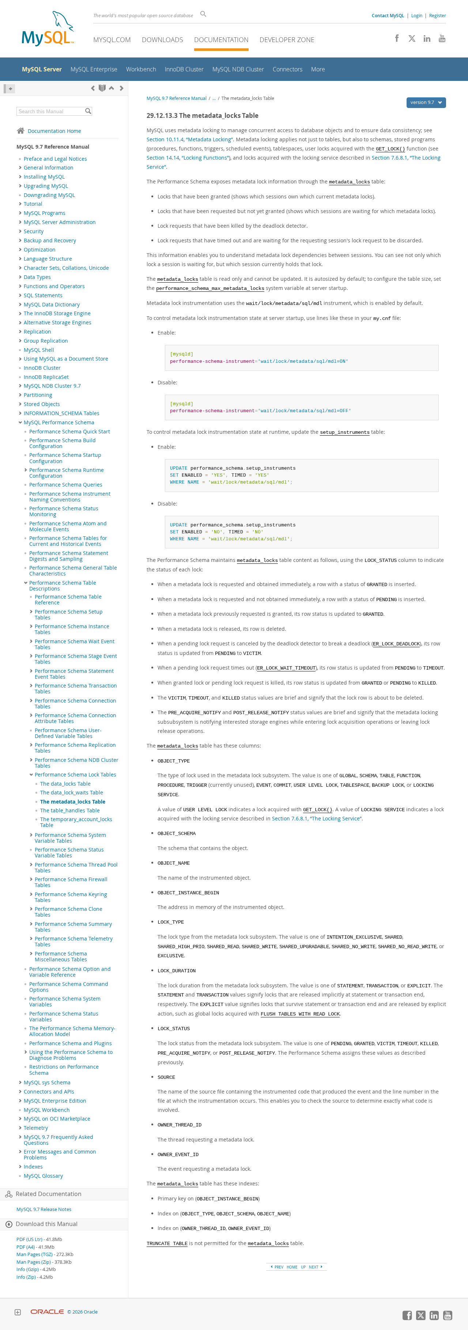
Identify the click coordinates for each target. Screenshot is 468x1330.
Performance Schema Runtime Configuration (66, 473)
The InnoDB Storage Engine (57, 313)
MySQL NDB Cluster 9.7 (52, 386)
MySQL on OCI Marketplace (57, 1118)
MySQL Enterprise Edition (55, 1101)
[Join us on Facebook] (394, 40)
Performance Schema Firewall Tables (71, 882)
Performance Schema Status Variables (63, 1016)
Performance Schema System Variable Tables (70, 838)
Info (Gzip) (27, 1269)
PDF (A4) (25, 1247)
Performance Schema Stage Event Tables (76, 659)
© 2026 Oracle (82, 1312)
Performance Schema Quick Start (69, 431)
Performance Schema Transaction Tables (76, 688)
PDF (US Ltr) (29, 1239)
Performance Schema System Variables (65, 1001)
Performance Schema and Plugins (70, 1043)
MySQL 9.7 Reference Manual (177, 98)
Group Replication (46, 341)
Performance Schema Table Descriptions (62, 586)
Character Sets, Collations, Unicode (66, 268)
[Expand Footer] (17, 1313)
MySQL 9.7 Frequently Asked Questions (58, 1140)
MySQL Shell (39, 350)
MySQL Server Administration (60, 222)
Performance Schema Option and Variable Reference (70, 972)
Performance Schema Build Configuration (62, 443)
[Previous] (92, 88)
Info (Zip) (26, 1277)
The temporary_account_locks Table (76, 822)
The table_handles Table (70, 810)
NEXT (314, 1267)
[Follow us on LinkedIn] (424, 40)
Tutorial (33, 204)
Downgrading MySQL (49, 195)
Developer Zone (287, 39)
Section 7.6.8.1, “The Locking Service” (317, 818)
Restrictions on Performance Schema (64, 1069)
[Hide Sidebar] (9, 88)
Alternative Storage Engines (57, 322)
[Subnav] (20, 167)
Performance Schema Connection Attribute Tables (75, 718)
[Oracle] (47, 1312)
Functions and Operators (54, 286)
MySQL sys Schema (47, 1082)
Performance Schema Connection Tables (75, 703)
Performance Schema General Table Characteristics (73, 571)
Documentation (221, 39)
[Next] (121, 88)
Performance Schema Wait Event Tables (74, 644)
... (214, 98)
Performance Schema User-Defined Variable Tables (68, 733)
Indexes (33, 1166)
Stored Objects (42, 404)
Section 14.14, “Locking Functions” (188, 157)
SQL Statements (43, 295)
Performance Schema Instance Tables (72, 629)
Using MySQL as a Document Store (66, 358)
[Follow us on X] (409, 40)
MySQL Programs (44, 213)
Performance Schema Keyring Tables (71, 897)
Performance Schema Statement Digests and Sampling (68, 556)
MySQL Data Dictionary (52, 304)
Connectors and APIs (49, 1091)
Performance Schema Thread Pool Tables (76, 867)
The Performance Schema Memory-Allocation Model (72, 1031)
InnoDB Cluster (42, 368)
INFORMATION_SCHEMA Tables (61, 413)
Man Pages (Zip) (33, 1262)
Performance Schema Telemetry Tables (74, 941)
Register (437, 15)
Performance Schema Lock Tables (75, 774)
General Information (48, 167)
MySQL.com (112, 39)
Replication (37, 331)
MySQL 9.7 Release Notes (43, 1209)
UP (303, 1267)
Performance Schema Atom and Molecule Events (68, 526)
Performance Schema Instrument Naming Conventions (69, 497)
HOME (292, 1267)
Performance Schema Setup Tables (69, 614)
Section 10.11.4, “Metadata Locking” (190, 139)
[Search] (88, 111)
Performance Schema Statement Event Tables (74, 674)
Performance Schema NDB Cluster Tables (76, 763)
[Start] (102, 88)
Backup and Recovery (50, 240)
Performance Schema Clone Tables (68, 912)
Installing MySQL (44, 177)
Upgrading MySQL (46, 186)
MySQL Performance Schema (59, 422)
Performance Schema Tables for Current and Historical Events (68, 541)
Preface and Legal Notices (55, 159)
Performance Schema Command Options (68, 987)
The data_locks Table (65, 784)
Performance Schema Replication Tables (75, 748)
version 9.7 (423, 102)
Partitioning (38, 395)
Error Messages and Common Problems (60, 1154)
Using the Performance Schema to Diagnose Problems (71, 1055)
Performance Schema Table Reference (68, 599)
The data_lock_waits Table (71, 792)
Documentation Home (54, 130)
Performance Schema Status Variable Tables (69, 852)
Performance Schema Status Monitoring (63, 511)
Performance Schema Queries (65, 484)
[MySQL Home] (48, 29)
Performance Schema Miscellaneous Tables (61, 956)
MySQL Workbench (47, 1110)
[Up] (111, 88)
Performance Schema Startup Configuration (65, 458)
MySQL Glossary (43, 1176)
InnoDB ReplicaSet (46, 377)
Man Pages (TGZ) (34, 1254)
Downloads (162, 39)
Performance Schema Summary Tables (73, 927)
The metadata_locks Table (72, 801)
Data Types (37, 277)
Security (34, 231)
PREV (278, 1267)
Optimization (40, 249)
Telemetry (36, 1128)
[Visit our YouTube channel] (439, 40)
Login (416, 15)
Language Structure (48, 259)
